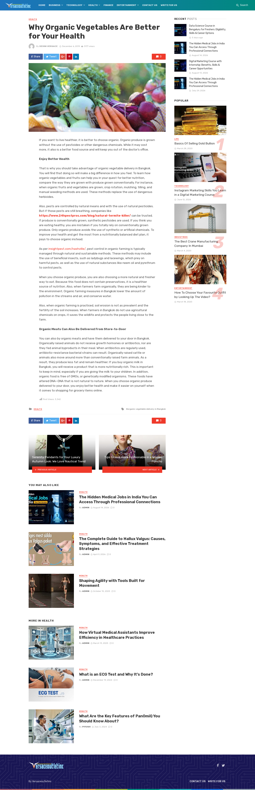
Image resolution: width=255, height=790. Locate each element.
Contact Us (149, 5)
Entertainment (126, 5)
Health (93, 5)
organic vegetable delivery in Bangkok (147, 409)
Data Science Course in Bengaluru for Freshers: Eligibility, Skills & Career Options (207, 29)
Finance (108, 5)
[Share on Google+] (63, 57)
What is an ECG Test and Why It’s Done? (116, 674)
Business (54, 5)
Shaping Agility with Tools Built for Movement (112, 583)
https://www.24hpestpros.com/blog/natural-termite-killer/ (85, 215)
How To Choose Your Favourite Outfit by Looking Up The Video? (200, 295)
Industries (181, 237)
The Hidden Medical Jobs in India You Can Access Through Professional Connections (119, 499)
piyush (86, 727)
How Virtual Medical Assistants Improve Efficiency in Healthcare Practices (117, 634)
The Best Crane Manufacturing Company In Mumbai (196, 244)
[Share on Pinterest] (69, 57)
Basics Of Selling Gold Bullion (194, 143)
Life (176, 139)
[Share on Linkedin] (76, 57)
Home (42, 5)
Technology (74, 5)
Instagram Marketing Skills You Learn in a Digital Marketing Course (200, 192)
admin (85, 507)
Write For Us (169, 5)
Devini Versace (48, 46)
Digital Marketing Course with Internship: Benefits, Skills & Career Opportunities (205, 65)
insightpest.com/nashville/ (67, 248)
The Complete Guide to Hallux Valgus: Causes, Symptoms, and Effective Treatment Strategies (122, 544)
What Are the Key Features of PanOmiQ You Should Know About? (119, 718)
